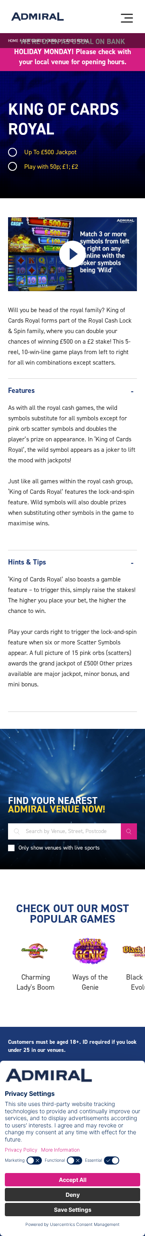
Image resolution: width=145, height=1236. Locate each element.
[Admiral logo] (37, 16)
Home (13, 40)
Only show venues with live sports (59, 848)
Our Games (33, 40)
